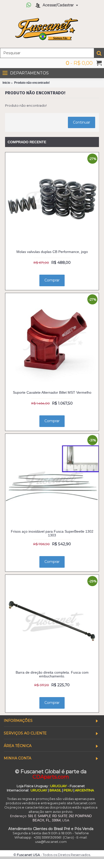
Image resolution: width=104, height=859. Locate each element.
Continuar (81, 122)
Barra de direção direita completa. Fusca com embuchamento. (52, 674)
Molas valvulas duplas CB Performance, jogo (52, 252)
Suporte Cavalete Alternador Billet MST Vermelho (52, 392)
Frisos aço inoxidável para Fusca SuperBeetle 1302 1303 (52, 533)
